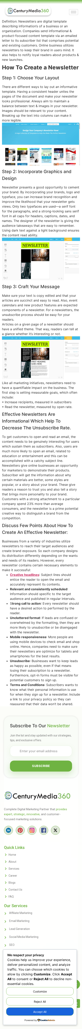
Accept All (39, 1011)
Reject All (40, 1001)
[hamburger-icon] (73, 12)
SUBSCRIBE (41, 766)
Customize (40, 991)
